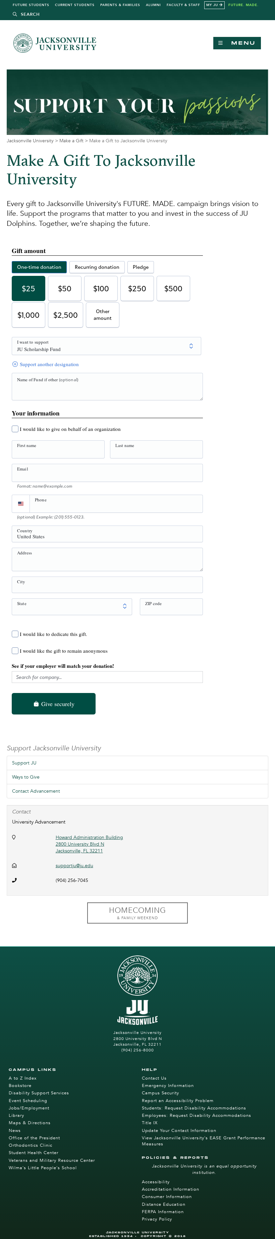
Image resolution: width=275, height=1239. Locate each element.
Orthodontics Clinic (30, 1145)
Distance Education (163, 1204)
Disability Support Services (39, 1093)
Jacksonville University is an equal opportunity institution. (204, 1169)
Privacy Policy (157, 1219)
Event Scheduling (28, 1101)
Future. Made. (243, 5)
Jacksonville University (30, 141)
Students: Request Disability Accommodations (194, 1108)
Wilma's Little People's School (43, 1168)
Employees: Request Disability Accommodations (196, 1115)
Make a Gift (71, 141)
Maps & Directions (30, 1123)
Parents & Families (120, 5)
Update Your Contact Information (179, 1131)
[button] (26, 14)
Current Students (75, 5)
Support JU (24, 763)
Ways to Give (26, 777)
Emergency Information (168, 1086)
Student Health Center (33, 1153)
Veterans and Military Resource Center (52, 1160)
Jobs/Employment (29, 1108)
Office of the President (34, 1138)
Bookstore (20, 1086)
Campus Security (160, 1093)
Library (16, 1115)
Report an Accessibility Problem (178, 1101)
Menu (240, 43)
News (15, 1131)
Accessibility (156, 1182)
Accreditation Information (170, 1189)
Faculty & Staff (183, 5)
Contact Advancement (36, 791)
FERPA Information (163, 1212)
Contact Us (154, 1078)
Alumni (153, 5)
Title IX (150, 1123)
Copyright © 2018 (163, 1236)
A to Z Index (23, 1078)
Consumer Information (167, 1197)
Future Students (31, 5)
